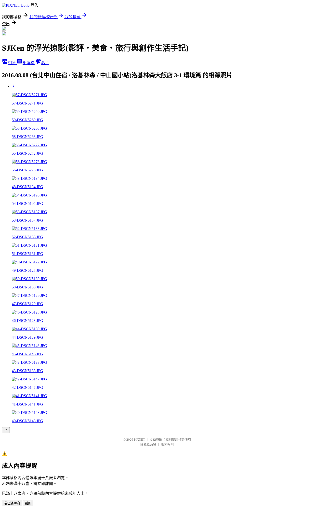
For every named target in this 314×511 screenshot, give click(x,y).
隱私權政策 (148, 444)
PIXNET (139, 439)
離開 (28, 503)
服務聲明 (167, 444)
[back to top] (6, 430)
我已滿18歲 (12, 503)
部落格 (29, 63)
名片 (45, 63)
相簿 (12, 63)
